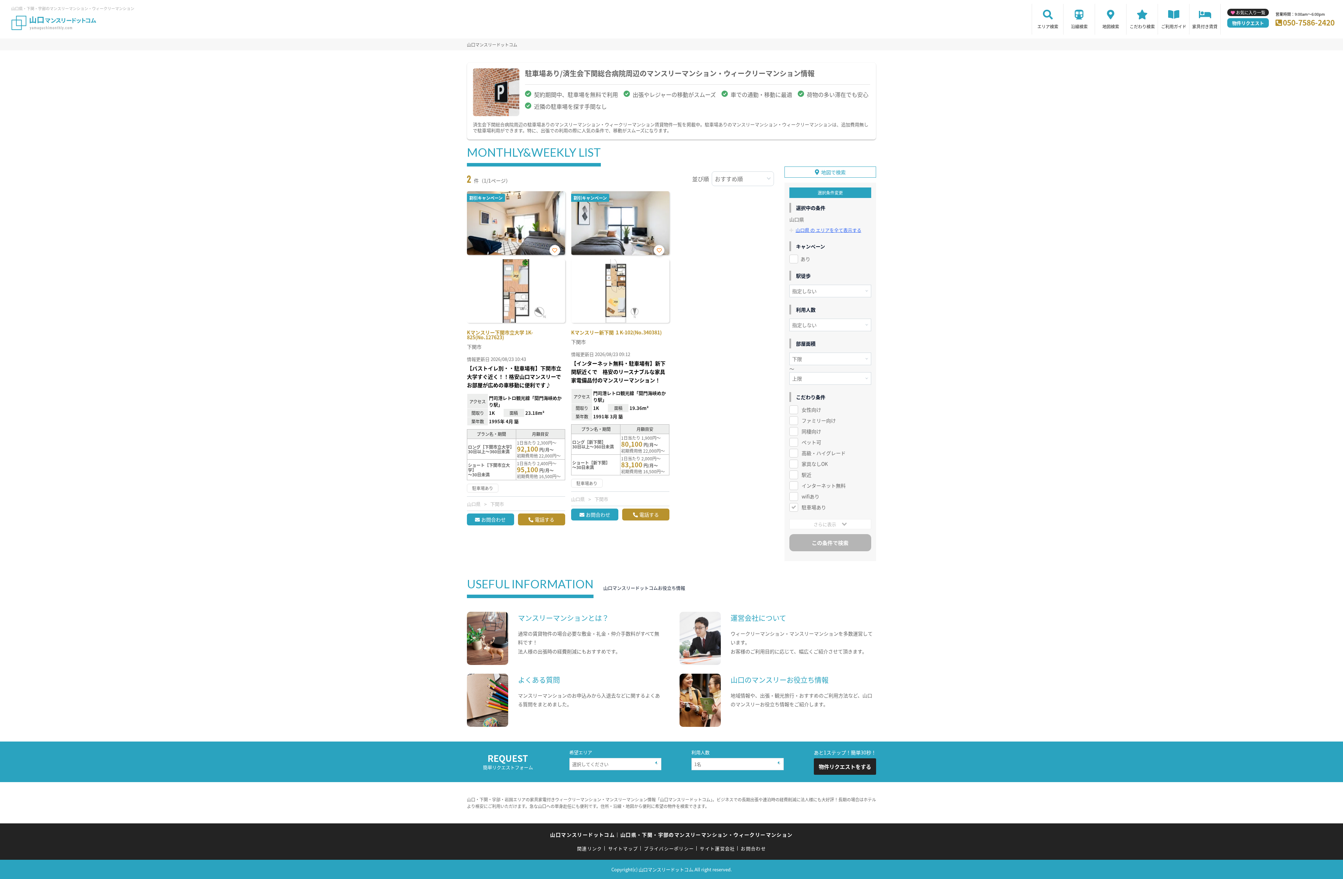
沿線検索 (1079, 26)
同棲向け (811, 431)
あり (805, 258)
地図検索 (1110, 26)
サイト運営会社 (717, 848)
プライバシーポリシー (669, 848)
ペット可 (811, 442)
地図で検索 (833, 172)
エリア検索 (1047, 26)
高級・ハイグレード (824, 452)
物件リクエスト (1248, 23)
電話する (544, 519)
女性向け (811, 409)
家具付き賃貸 (1204, 26)
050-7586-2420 (1309, 22)
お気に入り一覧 (1250, 12)
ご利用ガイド (1173, 26)
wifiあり (810, 496)
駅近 (806, 474)
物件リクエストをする (845, 766)
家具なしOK (815, 463)
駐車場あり (814, 507)
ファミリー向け (819, 420)
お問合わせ (493, 519)
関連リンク (589, 848)
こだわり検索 (1142, 26)
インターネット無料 (824, 485)
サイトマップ (623, 848)
